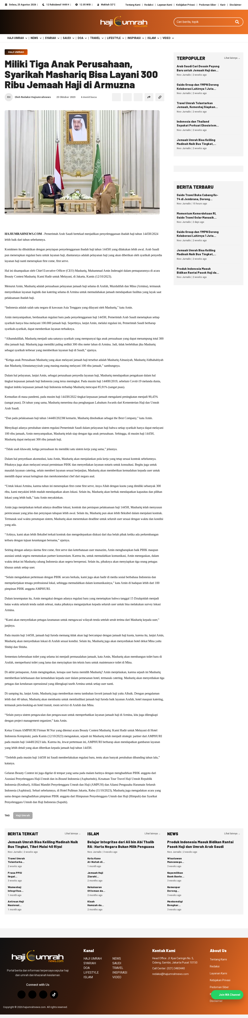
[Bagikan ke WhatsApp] (138, 97)
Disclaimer (235, 5)
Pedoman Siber (207, 5)
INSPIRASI (134, 38)
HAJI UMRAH (15, 38)
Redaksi (148, 5)
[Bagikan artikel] (149, 97)
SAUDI (67, 38)
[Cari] (237, 22)
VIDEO (166, 38)
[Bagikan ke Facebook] (116, 97)
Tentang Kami (132, 5)
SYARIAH (50, 38)
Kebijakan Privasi (185, 5)
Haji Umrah (16, 52)
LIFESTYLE (114, 38)
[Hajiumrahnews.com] (124, 21)
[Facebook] (43, 994)
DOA (80, 38)
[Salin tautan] (159, 97)
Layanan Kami (164, 5)
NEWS (34, 38)
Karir (223, 5)
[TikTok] (54, 994)
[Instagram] (21, 994)
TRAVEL (95, 38)
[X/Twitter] (32, 994)
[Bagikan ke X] (127, 97)
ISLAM (151, 38)
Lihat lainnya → (232, 58)
